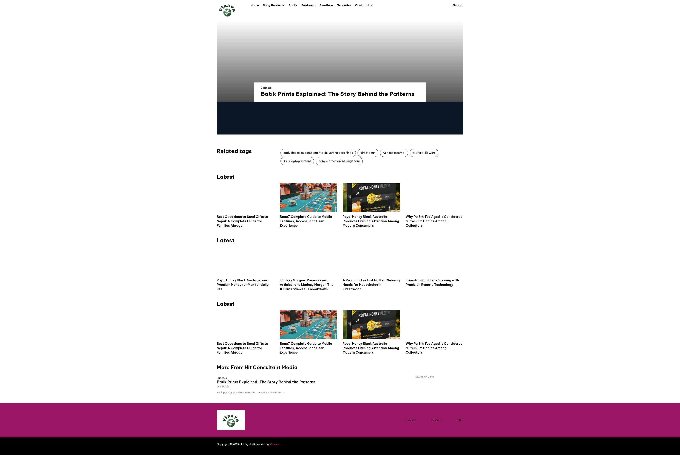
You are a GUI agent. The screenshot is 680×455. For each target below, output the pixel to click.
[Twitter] (448, 420)
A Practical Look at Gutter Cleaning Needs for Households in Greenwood (371, 284)
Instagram (435, 420)
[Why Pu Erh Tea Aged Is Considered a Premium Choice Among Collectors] (434, 197)
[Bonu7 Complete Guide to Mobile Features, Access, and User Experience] (309, 197)
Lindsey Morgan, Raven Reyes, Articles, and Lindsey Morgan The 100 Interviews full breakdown (306, 284)
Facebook (411, 420)
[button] (454, 5)
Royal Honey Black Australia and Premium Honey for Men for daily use (243, 284)
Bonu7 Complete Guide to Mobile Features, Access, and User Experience (306, 221)
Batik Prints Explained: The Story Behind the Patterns (338, 93)
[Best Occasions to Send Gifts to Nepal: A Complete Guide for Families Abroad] (245, 197)
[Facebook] (399, 420)
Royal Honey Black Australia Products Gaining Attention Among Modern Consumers (371, 221)
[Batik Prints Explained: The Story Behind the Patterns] (340, 61)
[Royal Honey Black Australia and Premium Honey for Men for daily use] (245, 261)
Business (266, 87)
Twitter (459, 420)
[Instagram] (424, 420)
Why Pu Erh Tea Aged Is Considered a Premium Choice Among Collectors (434, 221)
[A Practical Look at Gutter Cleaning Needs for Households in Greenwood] (371, 261)
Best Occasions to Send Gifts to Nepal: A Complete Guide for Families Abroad (242, 221)
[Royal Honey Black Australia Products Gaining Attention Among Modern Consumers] (371, 197)
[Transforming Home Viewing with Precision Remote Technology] (434, 261)
